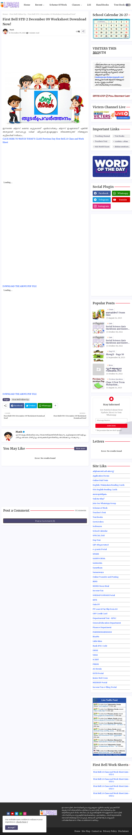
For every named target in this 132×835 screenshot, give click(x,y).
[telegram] (16, 813)
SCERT (96, 659)
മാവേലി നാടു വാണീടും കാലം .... (105, 730)
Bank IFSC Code (100, 646)
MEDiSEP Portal (100, 682)
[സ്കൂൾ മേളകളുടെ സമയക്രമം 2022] (98, 369)
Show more (80, 448)
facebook (103, 193)
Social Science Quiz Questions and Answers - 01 (118, 327)
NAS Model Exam (102, 147)
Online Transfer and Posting (106, 577)
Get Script (102, 754)
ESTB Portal (98, 673)
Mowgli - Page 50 (115, 354)
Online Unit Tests (100, 480)
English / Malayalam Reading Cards (108, 485)
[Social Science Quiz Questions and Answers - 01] (98, 327)
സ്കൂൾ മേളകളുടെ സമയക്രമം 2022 (114, 369)
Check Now (21, 822)
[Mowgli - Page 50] (98, 355)
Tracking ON (116, 754)
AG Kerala (97, 669)
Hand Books (102, 4)
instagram (103, 206)
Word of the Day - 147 (106, 752)
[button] (128, 5)
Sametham (97, 568)
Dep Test (97, 540)
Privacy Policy (110, 831)
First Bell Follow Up (18, 14)
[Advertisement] (45, 54)
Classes (76, 4)
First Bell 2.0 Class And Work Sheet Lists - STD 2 (111, 780)
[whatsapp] (20, 813)
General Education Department (107, 623)
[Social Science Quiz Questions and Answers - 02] (98, 341)
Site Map (86, 831)
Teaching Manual (102, 136)
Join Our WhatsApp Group (104, 503)
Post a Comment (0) (45, 521)
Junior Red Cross (100, 678)
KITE (95, 600)
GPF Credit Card (100, 613)
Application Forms (101, 476)
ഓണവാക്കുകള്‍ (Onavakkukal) (104, 720)
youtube (123, 199)
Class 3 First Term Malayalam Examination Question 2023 (117, 383)
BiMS (95, 581)
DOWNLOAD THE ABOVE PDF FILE (20, 286)
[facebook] (8, 813)
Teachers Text (101, 141)
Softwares (97, 526)
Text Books (120, 4)
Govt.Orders (98, 522)
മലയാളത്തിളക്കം (100, 494)
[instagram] (24, 813)
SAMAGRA (97, 563)
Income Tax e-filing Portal (105, 687)
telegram (103, 199)
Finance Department (102, 627)
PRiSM (96, 664)
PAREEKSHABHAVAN (102, 632)
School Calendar (100, 531)
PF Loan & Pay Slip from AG (105, 609)
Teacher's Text (99, 512)
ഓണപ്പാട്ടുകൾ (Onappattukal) (104, 715)
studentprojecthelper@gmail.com (109, 77)
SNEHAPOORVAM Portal (104, 595)
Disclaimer (123, 831)
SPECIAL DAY (99, 535)
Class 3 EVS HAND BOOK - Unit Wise (111, 724)
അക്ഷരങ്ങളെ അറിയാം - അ (108, 746)
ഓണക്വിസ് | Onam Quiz (115, 314)
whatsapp (123, 193)
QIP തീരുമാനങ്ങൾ (101, 545)
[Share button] (55, 405)
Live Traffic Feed (109, 700)
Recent (38, 4)
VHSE (95, 655)
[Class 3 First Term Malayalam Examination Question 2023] (98, 383)
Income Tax (98, 590)
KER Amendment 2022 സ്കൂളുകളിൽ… (111, 735)
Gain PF (96, 604)
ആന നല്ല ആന (99, 710)
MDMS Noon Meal (101, 586)
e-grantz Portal (100, 549)
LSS (89, 4)
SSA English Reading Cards (105, 489)
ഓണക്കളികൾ (103, 706)
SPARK (96, 554)
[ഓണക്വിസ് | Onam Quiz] (98, 314)
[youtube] (12, 813)
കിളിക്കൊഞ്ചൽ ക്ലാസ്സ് (103, 471)
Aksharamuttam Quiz (122, 147)
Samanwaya (98, 572)
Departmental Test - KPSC (104, 618)
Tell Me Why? (98, 499)
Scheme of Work (100, 508)
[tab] (27, 5)
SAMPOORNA (99, 558)
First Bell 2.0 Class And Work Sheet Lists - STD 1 (111, 773)
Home (27, 4)
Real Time (109, 754)
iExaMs (96, 636)
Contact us (97, 831)
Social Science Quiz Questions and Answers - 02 (118, 341)
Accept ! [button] (11, 827)
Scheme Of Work (58, 4)
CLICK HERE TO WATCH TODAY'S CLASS (22, 139)
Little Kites (97, 641)
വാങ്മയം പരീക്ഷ (121, 141)
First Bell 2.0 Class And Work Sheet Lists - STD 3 (111, 787)
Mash (18, 431)
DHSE (95, 650)
